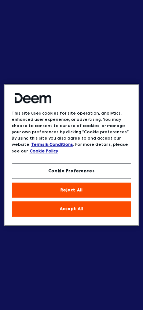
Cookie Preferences (71, 170)
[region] (72, 155)
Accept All (72, 209)
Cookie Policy (44, 151)
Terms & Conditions (52, 144)
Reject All (71, 189)
